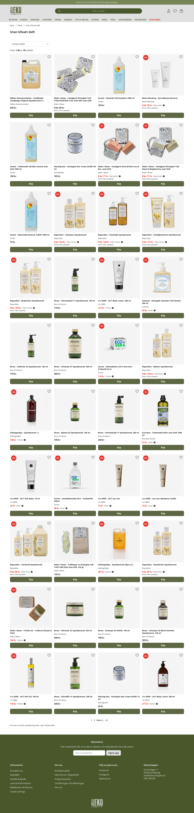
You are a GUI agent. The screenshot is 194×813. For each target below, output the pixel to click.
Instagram (104, 774)
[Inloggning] (168, 11)
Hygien (23, 19)
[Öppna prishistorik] (164, 105)
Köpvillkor (15, 774)
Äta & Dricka (81, 19)
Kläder (95, 19)
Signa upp (113, 752)
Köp (75, 115)
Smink (58, 19)
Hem (12, 25)
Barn (104, 19)
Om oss (58, 787)
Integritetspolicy (63, 779)
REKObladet (141, 19)
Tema (112, 19)
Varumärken (125, 19)
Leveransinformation (20, 783)
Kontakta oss (16, 770)
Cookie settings (17, 791)
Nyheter (13, 19)
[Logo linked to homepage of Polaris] (15, 11)
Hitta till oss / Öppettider (67, 774)
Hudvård (47, 19)
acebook (104, 770)
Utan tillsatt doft (33, 25)
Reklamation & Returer (21, 787)
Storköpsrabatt (62, 770)
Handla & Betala (18, 779)
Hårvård (34, 19)
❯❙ (106, 720)
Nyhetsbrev (105, 778)
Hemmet (68, 19)
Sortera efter (18, 44)
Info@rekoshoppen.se (154, 775)
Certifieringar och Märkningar (69, 783)
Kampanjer (154, 19)
